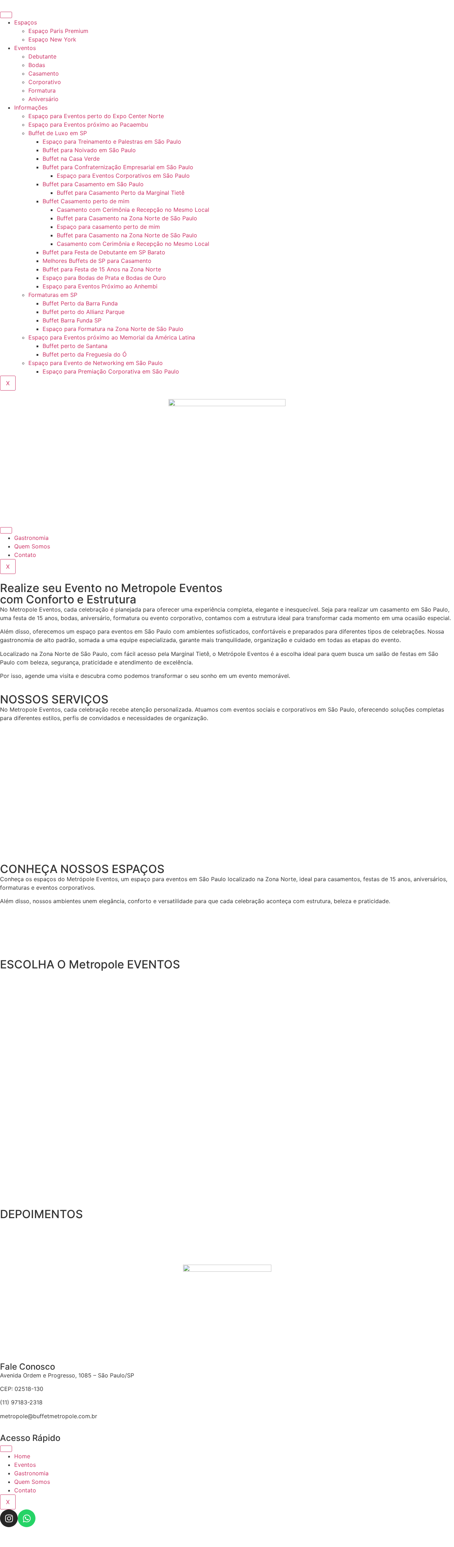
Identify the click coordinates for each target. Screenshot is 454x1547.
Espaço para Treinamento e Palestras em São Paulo (112, 141)
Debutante (42, 56)
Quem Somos (32, 546)
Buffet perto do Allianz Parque (83, 311)
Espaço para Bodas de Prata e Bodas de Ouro (104, 277)
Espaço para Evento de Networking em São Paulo (95, 362)
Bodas (36, 64)
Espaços (25, 22)
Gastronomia (31, 537)
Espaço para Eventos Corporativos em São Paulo (123, 175)
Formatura (42, 90)
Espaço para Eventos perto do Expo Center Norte (96, 116)
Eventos (25, 47)
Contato (25, 554)
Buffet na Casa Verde (71, 158)
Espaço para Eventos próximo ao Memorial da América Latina (111, 337)
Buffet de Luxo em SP (57, 133)
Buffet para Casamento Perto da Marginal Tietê (120, 192)
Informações (31, 107)
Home (22, 1456)
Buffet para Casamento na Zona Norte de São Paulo (127, 218)
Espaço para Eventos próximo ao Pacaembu (88, 124)
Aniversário (43, 99)
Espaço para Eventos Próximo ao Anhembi (100, 286)
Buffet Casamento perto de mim (86, 201)
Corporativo (44, 81)
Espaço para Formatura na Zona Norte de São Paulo (113, 328)
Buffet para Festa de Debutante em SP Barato (104, 252)
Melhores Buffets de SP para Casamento (97, 260)
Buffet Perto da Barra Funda (80, 303)
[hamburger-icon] (6, 15)
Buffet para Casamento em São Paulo (93, 184)
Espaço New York (52, 39)
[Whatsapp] (26, 1518)
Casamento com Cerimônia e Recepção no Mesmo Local (133, 209)
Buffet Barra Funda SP (72, 320)
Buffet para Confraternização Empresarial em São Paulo (118, 167)
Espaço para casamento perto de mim (108, 226)
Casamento (43, 73)
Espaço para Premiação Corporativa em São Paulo (111, 371)
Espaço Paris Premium (58, 30)
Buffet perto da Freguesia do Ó (85, 354)
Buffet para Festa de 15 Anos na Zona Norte (102, 269)
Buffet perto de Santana (75, 345)
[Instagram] (9, 1518)
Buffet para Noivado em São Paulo (89, 150)
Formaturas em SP (52, 294)
